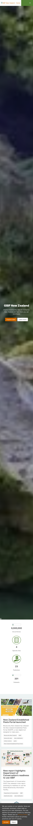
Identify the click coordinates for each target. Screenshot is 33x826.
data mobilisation (18, 738)
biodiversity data (8, 796)
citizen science (8, 741)
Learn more (22, 319)
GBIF (20, 735)
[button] (30, 3)
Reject (14, 822)
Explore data (11, 319)
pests (15, 741)
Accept (6, 822)
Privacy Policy (22, 814)
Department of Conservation (11, 793)
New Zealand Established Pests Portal (13, 743)
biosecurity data (8, 738)
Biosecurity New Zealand (10, 735)
